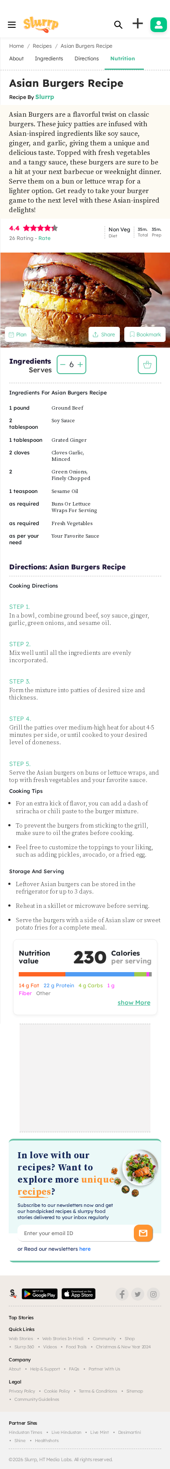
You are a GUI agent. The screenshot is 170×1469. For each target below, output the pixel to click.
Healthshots (47, 1440)
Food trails (76, 1347)
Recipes (42, 46)
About (15, 1369)
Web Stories (21, 1338)
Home (16, 46)
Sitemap (134, 1391)
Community (104, 1338)
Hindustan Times (25, 1432)
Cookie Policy (57, 1391)
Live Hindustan (66, 1432)
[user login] (158, 24)
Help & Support (45, 1369)
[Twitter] (137, 1294)
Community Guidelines (36, 1399)
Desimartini (129, 1432)
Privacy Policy (22, 1391)
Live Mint (99, 1432)
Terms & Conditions (98, 1391)
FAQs (74, 1369)
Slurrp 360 (24, 1347)
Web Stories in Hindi (63, 1338)
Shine (20, 1440)
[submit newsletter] (143, 1233)
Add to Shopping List (147, 364)
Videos (50, 1347)
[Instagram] (153, 1294)
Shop (130, 1338)
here (84, 1249)
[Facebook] (122, 1294)
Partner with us (104, 1369)
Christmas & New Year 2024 (123, 1347)
